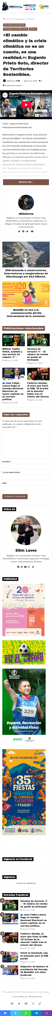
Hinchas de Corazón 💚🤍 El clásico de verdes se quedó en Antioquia (37, 354)
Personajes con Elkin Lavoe (15, 29)
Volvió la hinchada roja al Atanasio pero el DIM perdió (34, 956)
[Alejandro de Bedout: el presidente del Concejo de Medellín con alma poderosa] (10, 970)
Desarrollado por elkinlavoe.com (27, 997)
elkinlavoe (11, 81)
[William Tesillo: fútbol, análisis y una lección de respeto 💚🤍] (13, 340)
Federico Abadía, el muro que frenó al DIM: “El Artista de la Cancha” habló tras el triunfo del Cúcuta (33, 939)
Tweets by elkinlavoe (26, 883)
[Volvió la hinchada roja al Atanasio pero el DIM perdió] (10, 957)
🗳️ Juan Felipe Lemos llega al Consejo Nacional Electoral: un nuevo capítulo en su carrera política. (13, 391)
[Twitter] (28, 231)
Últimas (33, 29)
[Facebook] (24, 231)
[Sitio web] (20, 231)
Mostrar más (25, 182)
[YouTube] (26, 567)
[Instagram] (29, 567)
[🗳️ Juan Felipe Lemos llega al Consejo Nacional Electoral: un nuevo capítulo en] (13, 374)
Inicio (7, 19)
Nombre (6, 462)
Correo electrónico (11, 472)
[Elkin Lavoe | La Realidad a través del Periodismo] (26, 6)
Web (4, 483)
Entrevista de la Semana (23, 19)
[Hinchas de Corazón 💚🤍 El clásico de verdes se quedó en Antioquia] (38, 340)
